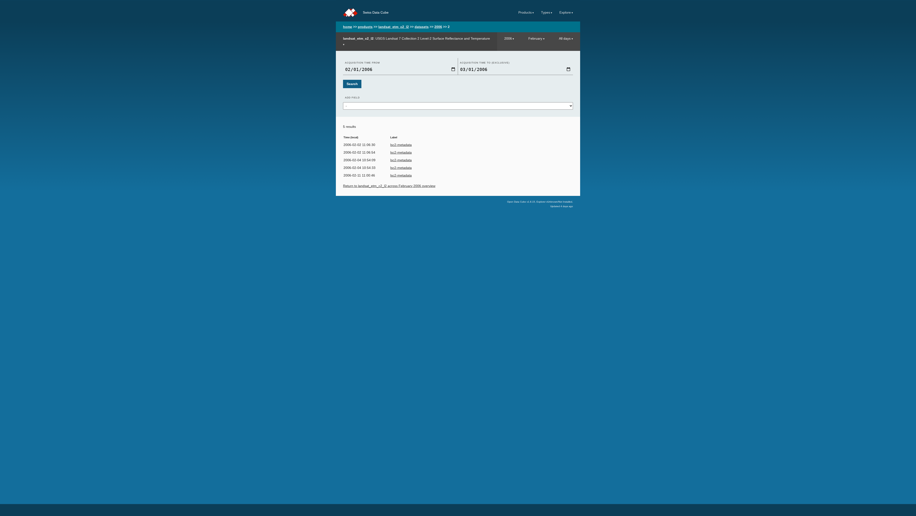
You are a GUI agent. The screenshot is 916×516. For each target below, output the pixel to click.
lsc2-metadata (401, 145)
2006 (438, 27)
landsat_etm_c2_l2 (393, 27)
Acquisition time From (362, 62)
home (347, 27)
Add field (352, 97)
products (365, 27)
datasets (422, 27)
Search (352, 84)
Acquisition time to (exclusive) (485, 62)
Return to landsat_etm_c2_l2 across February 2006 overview (389, 186)
